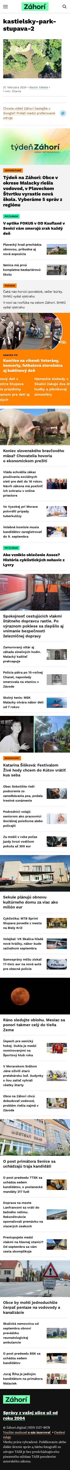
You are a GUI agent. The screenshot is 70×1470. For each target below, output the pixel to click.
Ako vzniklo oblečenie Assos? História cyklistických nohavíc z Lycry (34, 559)
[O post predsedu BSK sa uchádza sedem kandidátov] (57, 1358)
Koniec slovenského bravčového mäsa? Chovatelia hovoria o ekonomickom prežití (33, 455)
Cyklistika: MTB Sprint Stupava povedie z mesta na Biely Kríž (22, 923)
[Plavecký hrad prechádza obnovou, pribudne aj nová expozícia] (57, 249)
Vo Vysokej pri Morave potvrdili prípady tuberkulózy (20, 511)
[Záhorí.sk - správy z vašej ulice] (35, 6)
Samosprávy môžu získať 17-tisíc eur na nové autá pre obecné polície (22, 964)
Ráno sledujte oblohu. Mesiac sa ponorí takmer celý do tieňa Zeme (34, 1025)
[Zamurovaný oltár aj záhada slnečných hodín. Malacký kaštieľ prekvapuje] (57, 654)
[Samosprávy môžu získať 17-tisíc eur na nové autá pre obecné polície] (57, 964)
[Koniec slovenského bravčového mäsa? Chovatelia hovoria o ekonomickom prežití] (35, 427)
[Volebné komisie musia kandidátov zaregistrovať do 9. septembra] (57, 532)
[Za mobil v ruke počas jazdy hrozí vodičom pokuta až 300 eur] (57, 841)
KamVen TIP (10, 355)
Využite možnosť (27, 1432)
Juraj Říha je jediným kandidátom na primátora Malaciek (23, 1378)
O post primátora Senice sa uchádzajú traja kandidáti (29, 1164)
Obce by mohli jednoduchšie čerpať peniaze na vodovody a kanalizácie (31, 1307)
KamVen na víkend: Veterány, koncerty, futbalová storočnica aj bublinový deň (33, 365)
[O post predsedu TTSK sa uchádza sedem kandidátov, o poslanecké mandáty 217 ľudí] (57, 1184)
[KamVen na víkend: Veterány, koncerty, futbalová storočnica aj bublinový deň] (35, 331)
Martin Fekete (38, 87)
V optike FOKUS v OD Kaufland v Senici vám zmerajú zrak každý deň (34, 228)
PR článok (11, 216)
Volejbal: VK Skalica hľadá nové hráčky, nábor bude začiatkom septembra (23, 943)
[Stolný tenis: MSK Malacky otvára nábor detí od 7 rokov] (57, 702)
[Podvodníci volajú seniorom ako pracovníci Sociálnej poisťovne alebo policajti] (57, 818)
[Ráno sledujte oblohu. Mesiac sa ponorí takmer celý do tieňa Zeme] (35, 996)
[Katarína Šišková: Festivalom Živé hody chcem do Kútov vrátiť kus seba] (35, 734)
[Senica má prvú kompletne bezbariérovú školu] (57, 270)
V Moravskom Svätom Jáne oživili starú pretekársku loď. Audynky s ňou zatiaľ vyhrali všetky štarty (23, 1075)
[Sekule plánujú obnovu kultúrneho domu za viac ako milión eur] (35, 873)
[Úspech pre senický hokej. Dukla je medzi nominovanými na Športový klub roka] (57, 1048)
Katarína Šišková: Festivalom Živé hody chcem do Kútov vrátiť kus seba (34, 770)
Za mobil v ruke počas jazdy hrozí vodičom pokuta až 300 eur (20, 841)
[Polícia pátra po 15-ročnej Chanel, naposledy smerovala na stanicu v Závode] (57, 679)
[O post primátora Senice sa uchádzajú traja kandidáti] (35, 1137)
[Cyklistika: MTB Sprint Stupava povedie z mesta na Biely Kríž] (57, 923)
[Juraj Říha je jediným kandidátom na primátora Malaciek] (57, 1379)
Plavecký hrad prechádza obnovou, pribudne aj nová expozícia (22, 249)
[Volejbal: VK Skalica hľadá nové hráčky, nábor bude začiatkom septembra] (57, 943)
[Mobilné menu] (5, 6)
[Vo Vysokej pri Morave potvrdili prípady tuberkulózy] (57, 511)
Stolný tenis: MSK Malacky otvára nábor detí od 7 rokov (23, 702)
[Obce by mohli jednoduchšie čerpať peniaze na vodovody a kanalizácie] (35, 1278)
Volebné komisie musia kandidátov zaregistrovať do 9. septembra (22, 531)
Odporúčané (13, 170)
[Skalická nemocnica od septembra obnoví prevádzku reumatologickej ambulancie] (57, 1333)
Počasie (10, 285)
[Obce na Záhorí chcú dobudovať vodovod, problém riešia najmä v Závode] (57, 1103)
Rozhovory (12, 758)
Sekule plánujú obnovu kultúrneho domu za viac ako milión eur (30, 902)
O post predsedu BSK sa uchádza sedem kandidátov (21, 1358)
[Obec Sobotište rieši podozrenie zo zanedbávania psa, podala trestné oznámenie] (57, 793)
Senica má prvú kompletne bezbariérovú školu (22, 269)
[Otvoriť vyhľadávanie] (64, 6)
